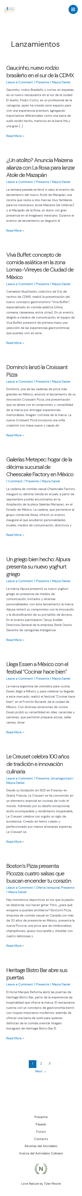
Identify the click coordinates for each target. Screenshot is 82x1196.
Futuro (41, 1132)
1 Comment (14, 481)
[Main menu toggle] (73, 9)
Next (41, 1071)
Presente (42, 82)
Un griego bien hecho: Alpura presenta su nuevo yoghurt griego (38, 567)
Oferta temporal (48, 888)
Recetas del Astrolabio (41, 1146)
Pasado (41, 1124)
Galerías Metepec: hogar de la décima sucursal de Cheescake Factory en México (39, 467)
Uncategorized (61, 779)
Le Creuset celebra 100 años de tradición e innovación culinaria (37, 764)
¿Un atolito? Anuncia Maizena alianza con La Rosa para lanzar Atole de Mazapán (40, 167)
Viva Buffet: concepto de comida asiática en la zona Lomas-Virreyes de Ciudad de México (39, 266)
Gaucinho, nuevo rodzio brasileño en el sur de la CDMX (40, 71)
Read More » (15, 136)
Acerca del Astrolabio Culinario (41, 1153)
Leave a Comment (19, 82)
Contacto (41, 1139)
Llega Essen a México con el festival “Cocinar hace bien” (37, 667)
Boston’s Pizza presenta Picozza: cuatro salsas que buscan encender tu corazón (38, 873)
